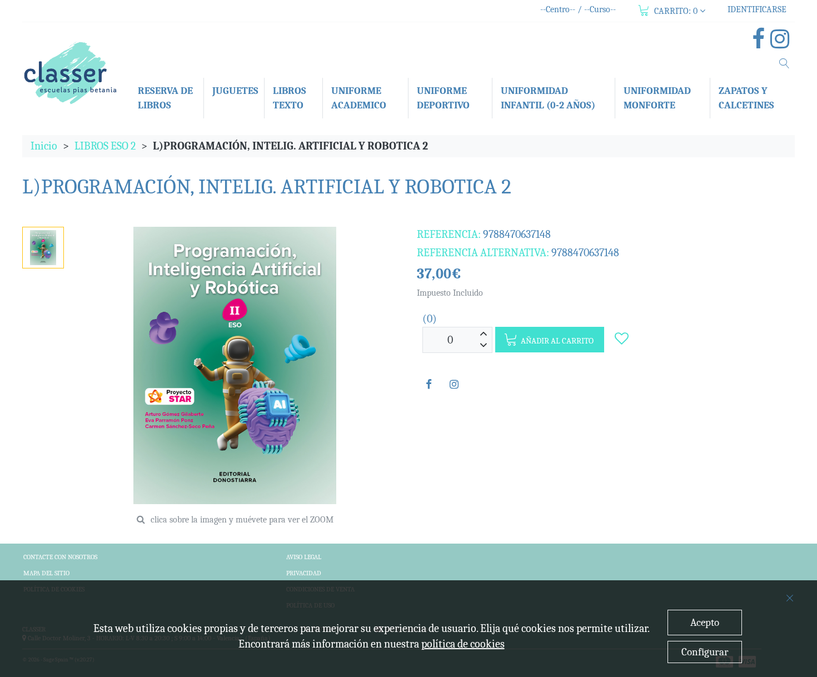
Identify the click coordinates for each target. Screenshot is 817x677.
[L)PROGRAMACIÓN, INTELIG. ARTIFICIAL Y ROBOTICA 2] (43, 247)
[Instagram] (782, 43)
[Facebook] (761, 43)
